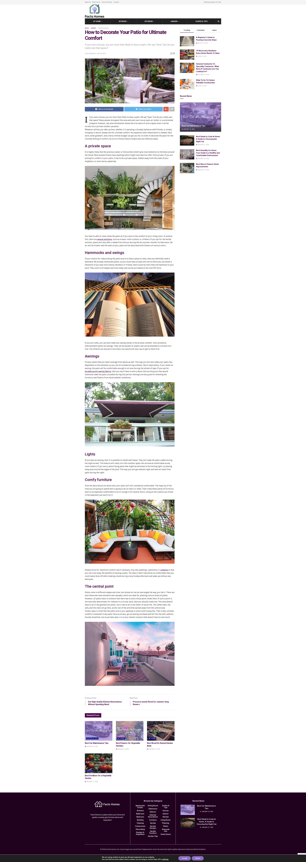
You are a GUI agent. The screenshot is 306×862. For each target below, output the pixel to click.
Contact (116, 2)
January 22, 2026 (92, 746)
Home (87, 28)
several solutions (104, 239)
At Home (97, 21)
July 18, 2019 (101, 53)
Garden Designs (103, 28)
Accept (184, 858)
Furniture (153, 820)
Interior (122, 21)
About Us (88, 2)
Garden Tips (153, 836)
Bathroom (140, 814)
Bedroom (140, 817)
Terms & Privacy (107, 2)
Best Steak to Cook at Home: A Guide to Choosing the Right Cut (208, 139)
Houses (166, 811)
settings (165, 859)
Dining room (153, 806)
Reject (197, 858)
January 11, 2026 (92, 781)
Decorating (140, 829)
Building (140, 820)
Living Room (166, 820)
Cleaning (140, 823)
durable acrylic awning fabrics (98, 371)
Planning (165, 823)
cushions (164, 570)
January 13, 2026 (123, 749)
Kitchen (166, 817)
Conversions (140, 826)
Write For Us (96, 2)
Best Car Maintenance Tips (96, 743)
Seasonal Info (165, 830)
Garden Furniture (153, 832)
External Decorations (153, 816)
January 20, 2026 (203, 158)
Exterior (149, 21)
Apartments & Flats (140, 806)
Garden (174, 21)
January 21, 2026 (203, 144)
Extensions (153, 809)
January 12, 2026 (154, 749)
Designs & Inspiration (140, 833)
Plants (165, 826)
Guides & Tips (202, 21)
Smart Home (166, 834)
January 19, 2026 (203, 170)
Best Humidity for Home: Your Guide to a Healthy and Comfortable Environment (208, 152)
